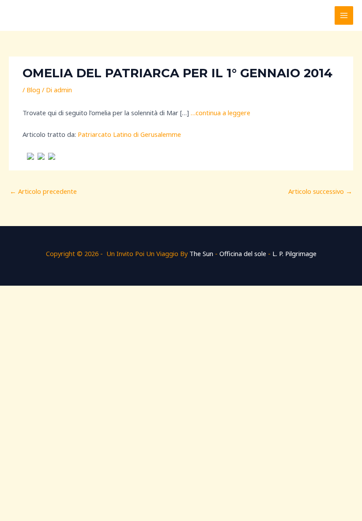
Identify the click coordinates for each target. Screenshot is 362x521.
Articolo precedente (43, 191)
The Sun (201, 253)
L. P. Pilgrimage (294, 253)
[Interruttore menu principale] (344, 15)
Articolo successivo (320, 191)
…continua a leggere (220, 112)
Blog (33, 89)
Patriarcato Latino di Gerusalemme (129, 134)
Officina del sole (242, 253)
